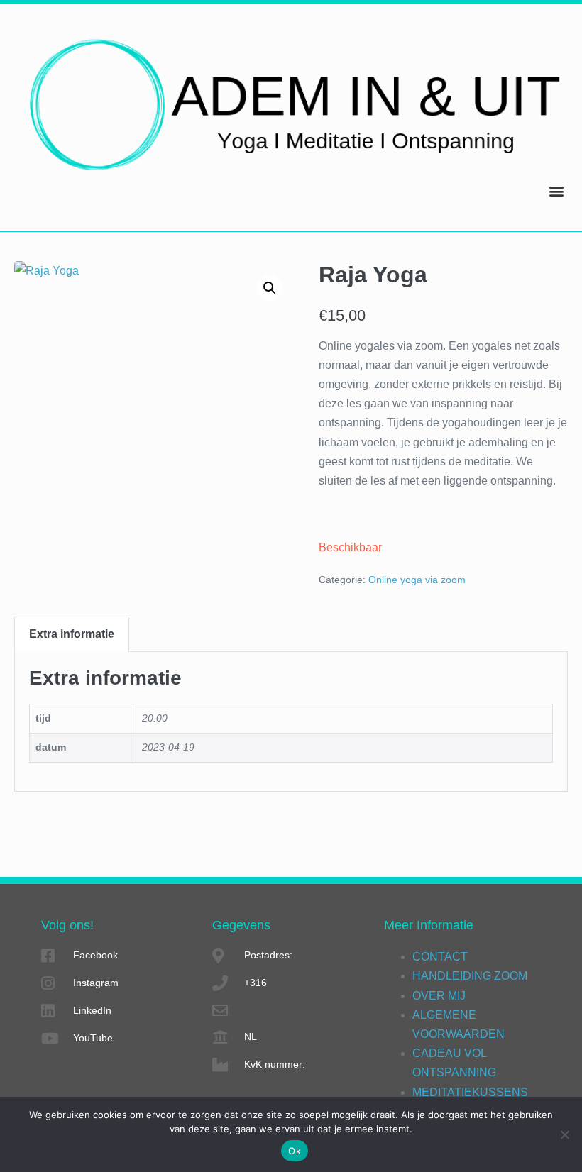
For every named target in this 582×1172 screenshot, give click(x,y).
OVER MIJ (439, 996)
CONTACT (440, 957)
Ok (294, 1150)
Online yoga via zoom (417, 579)
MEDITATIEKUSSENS (470, 1092)
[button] (556, 191)
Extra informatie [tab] (71, 634)
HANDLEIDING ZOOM (469, 976)
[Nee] (564, 1134)
